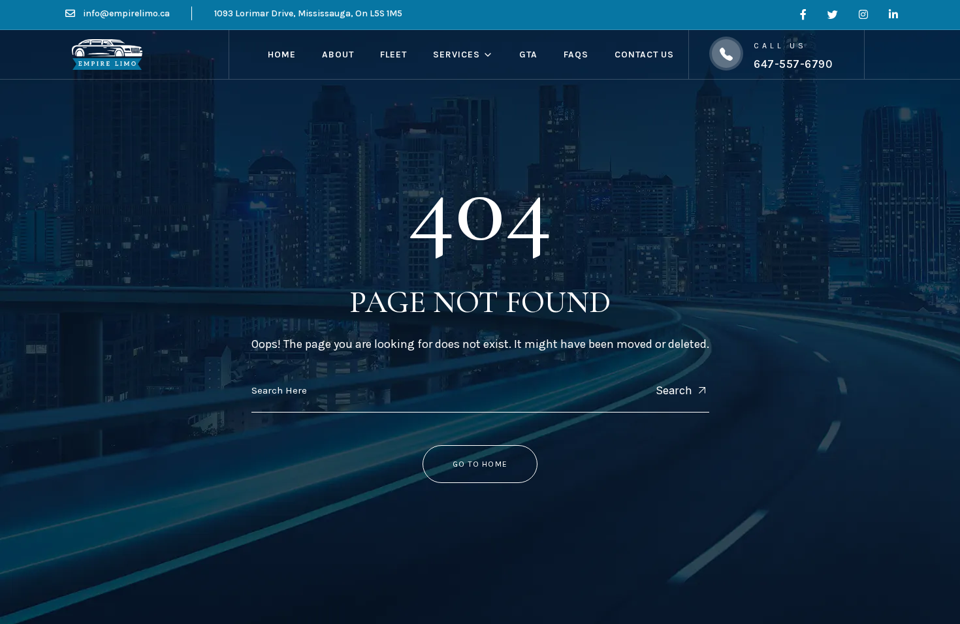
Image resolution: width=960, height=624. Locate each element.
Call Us (780, 45)
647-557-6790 (793, 63)
